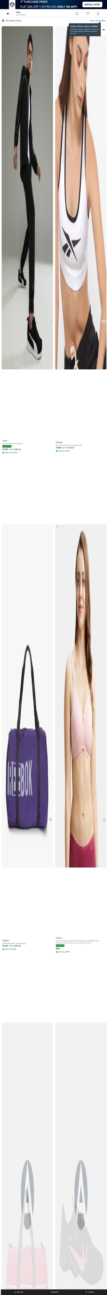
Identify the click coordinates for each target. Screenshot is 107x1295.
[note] (87, 29)
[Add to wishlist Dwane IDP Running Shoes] (50, 321)
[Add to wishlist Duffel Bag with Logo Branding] (50, 819)
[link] (91, 14)
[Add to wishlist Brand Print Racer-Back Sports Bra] (104, 321)
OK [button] (103, 30)
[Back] (8, 13)
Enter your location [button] (97, 21)
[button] (80, 14)
